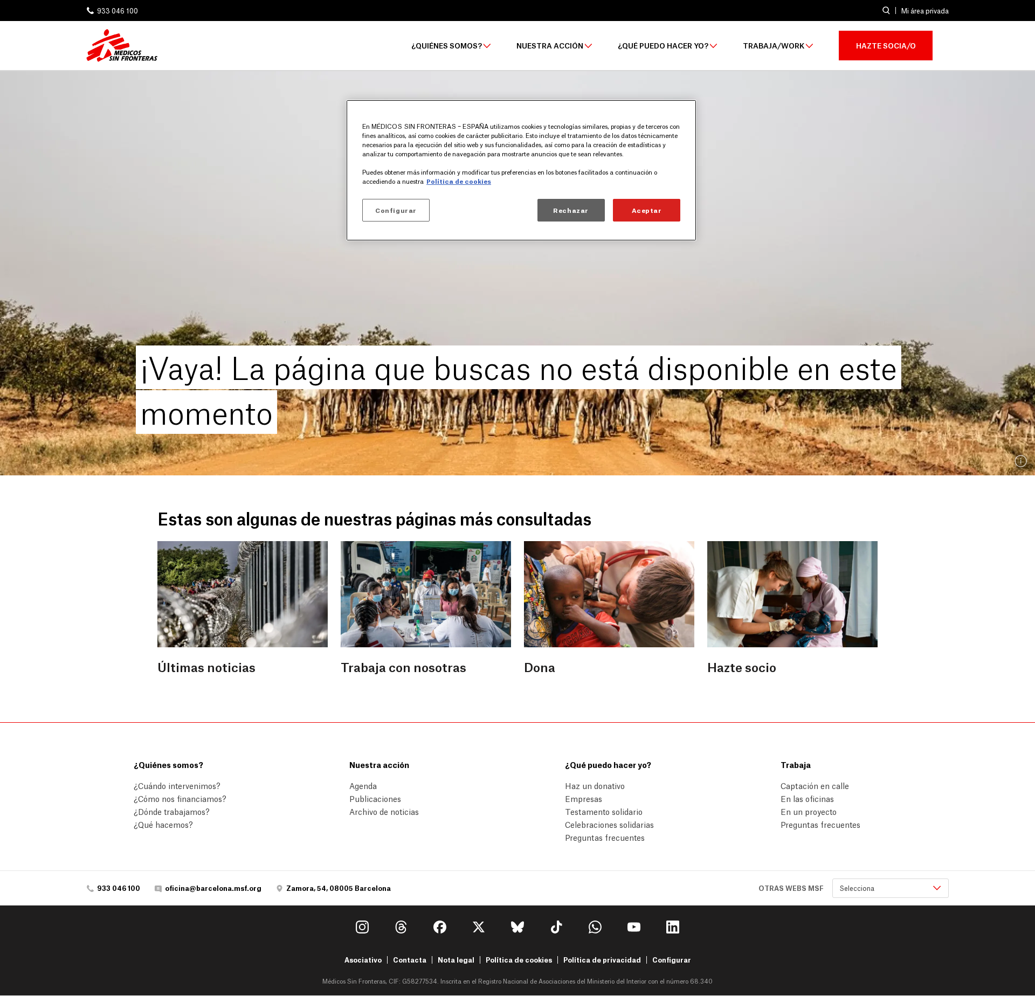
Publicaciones (375, 798)
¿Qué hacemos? (163, 824)
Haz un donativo (595, 785)
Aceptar (647, 210)
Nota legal (456, 959)
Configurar (671, 960)
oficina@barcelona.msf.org (213, 888)
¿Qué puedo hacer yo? (663, 46)
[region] (521, 170)
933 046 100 (117, 10)
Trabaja (796, 764)
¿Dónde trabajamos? (172, 811)
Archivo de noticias (384, 811)
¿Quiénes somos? (446, 46)
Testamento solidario (604, 811)
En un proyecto (809, 811)
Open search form (886, 10)
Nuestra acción (549, 46)
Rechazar (571, 210)
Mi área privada (925, 11)
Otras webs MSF (791, 888)
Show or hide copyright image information (1021, 461)
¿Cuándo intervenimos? (177, 785)
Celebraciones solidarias (609, 824)
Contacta (409, 959)
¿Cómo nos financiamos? (180, 798)
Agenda (363, 785)
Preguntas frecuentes (605, 837)
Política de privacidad (602, 959)
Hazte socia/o (886, 45)
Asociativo (363, 959)
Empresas (583, 798)
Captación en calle (815, 785)
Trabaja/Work (773, 46)
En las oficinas (807, 798)
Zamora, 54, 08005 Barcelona (338, 888)
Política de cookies (519, 959)
